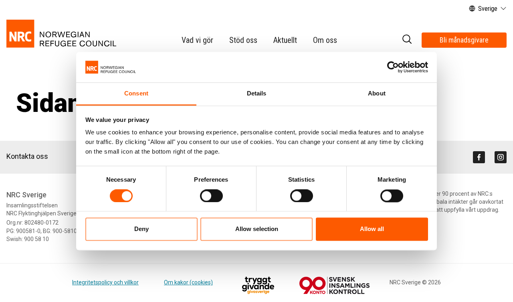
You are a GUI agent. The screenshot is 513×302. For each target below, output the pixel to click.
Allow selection (256, 229)
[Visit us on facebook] (479, 157)
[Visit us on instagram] (501, 157)
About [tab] (377, 93)
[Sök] (407, 40)
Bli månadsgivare (464, 40)
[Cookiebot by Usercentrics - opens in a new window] (393, 67)
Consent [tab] (136, 93)
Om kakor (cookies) (188, 282)
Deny (141, 229)
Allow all (372, 229)
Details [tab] (257, 93)
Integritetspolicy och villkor (105, 282)
